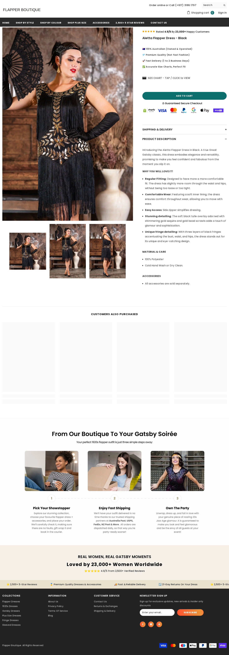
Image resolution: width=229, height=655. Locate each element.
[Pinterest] (159, 624)
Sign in (222, 12)
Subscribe (190, 612)
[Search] (214, 5)
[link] (28, 396)
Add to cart (184, 95)
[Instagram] (151, 624)
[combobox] (212, 5)
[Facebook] (143, 624)
